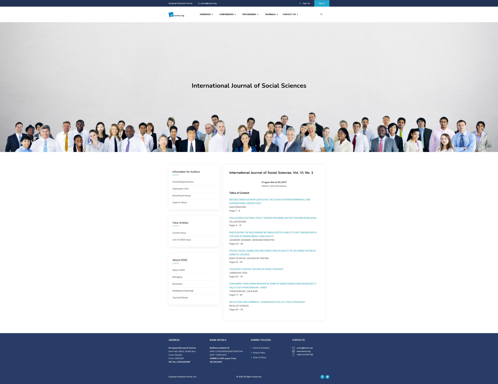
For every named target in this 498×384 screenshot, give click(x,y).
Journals (270, 14)
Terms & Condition (261, 348)
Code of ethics (179, 202)
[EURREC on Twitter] (327, 377)
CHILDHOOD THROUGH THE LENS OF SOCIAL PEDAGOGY (256, 269)
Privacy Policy (259, 353)
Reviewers (177, 284)
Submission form (180, 189)
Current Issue (179, 233)
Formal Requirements (182, 182)
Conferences (226, 14)
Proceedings (249, 14)
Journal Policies (180, 297)
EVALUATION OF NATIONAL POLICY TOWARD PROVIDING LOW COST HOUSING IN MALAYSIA (272, 218)
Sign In (322, 3)
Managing (177, 277)
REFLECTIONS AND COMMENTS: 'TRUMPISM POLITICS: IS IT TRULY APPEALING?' (267, 302)
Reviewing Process (181, 195)
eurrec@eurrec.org (209, 3)
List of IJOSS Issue (181, 240)
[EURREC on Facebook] (322, 377)
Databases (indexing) (182, 291)
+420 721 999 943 (305, 355)
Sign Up (306, 3)
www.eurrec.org (303, 351)
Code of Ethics (259, 357)
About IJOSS (178, 270)
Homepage (205, 14)
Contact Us (289, 14)
